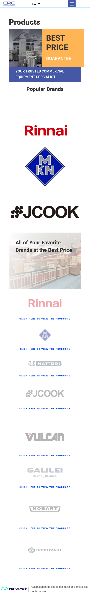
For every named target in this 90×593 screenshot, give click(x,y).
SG (34, 4)
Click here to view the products (45, 319)
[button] (72, 3)
